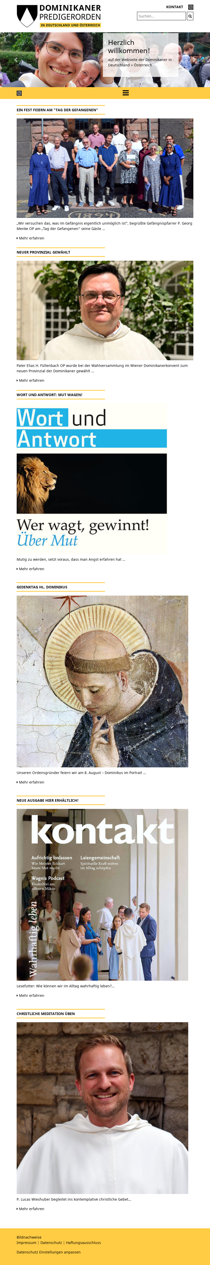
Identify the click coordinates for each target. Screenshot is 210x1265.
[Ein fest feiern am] (105, 168)
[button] (16, 59)
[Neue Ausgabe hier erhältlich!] (105, 895)
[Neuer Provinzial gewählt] (105, 310)
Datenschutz (51, 1242)
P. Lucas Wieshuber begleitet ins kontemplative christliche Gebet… (74, 1199)
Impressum (26, 1242)
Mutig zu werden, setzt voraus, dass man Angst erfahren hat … (71, 559)
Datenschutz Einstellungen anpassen (49, 1252)
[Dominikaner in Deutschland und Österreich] (59, 15)
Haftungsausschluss (83, 1242)
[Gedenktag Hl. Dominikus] (105, 681)
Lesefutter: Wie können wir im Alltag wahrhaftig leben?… (65, 985)
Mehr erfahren (31, 238)
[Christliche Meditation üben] (105, 1108)
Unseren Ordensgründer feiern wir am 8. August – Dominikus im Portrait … (81, 772)
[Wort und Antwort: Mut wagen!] (105, 478)
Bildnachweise (29, 1237)
